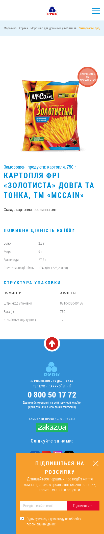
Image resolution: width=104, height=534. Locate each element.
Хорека (23, 28)
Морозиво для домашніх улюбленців (53, 28)
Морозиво (10, 28)
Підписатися (83, 505)
